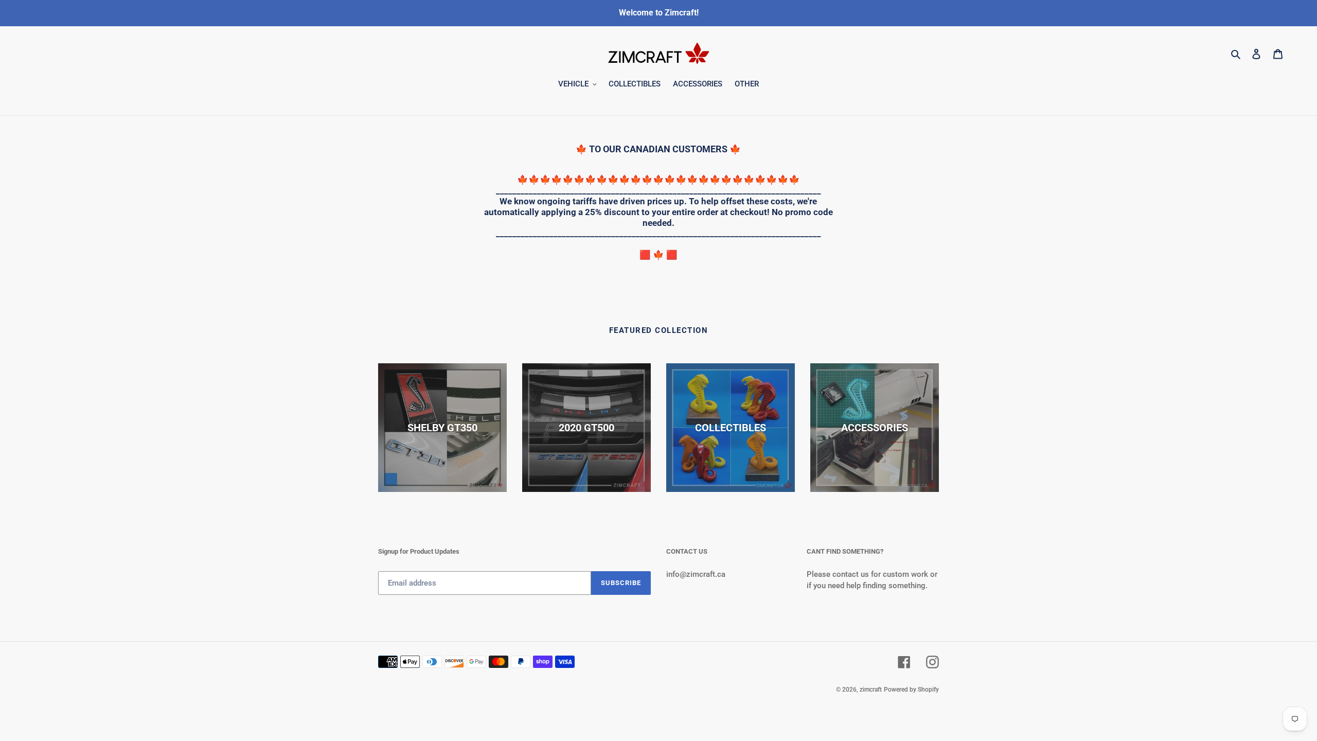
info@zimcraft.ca (695, 574)
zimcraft (871, 689)
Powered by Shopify (911, 689)
